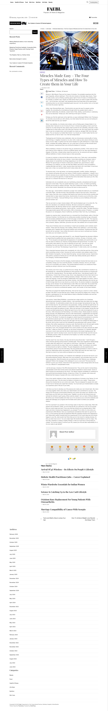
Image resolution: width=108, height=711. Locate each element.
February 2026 (14, 534)
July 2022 (12, 663)
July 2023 (12, 614)
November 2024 (14, 582)
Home (11, 2)
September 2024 (14, 590)
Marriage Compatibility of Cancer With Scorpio (63, 509)
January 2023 (13, 638)
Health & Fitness (19, 2)
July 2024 (12, 594)
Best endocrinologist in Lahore (18, 59)
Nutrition (38, 2)
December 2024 (14, 578)
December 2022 (14, 642)
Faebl (54, 8)
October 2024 (13, 586)
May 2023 (12, 622)
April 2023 (12, 626)
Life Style (44, 2)
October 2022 (13, 651)
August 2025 (13, 550)
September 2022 (14, 655)
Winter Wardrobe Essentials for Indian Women (63, 484)
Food (26, 2)
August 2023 (13, 610)
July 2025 (12, 554)
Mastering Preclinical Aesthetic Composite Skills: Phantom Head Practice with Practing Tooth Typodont (23, 49)
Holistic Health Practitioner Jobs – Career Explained (65, 477)
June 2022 (13, 667)
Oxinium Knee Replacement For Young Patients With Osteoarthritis (65, 500)
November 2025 (14, 538)
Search (11, 28)
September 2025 (14, 546)
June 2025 (13, 558)
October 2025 (13, 542)
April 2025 (12, 566)
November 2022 (14, 646)
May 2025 (12, 562)
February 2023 (14, 634)
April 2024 (12, 602)
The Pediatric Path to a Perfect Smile (20, 55)
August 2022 (13, 659)
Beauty (50, 2)
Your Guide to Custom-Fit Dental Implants (21, 63)
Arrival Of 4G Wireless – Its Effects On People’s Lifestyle (67, 469)
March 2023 (13, 630)
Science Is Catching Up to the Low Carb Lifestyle (64, 492)
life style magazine (53, 463)
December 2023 (14, 606)
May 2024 (12, 598)
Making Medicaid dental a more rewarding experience (21, 42)
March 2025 (13, 570)
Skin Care (31, 2)
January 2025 (13, 574)
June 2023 (13, 618)
